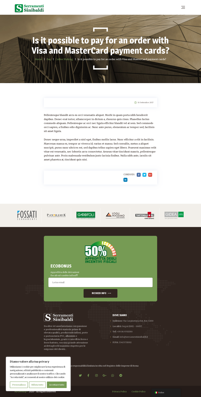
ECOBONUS (61, 266)
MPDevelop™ (21, 391)
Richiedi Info (99, 293)
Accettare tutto (56, 384)
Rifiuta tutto (37, 384)
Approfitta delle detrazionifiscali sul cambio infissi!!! (64, 274)
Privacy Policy (119, 391)
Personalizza (19, 384)
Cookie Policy (139, 391)
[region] (38, 374)
